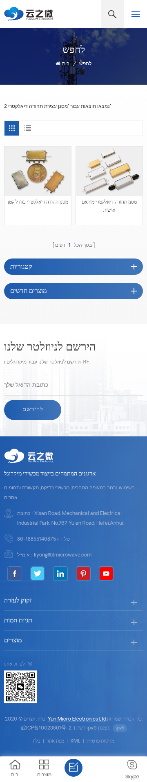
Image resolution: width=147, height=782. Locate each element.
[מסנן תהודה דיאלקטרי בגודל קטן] (37, 171)
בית (65, 63)
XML (75, 741)
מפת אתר (55, 741)
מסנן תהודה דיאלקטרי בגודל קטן (38, 202)
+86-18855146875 (38, 539)
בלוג (36, 741)
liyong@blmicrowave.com (62, 555)
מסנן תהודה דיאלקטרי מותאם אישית (109, 206)
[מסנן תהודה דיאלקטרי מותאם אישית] (109, 171)
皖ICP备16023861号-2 (46, 728)
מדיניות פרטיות (100, 741)
